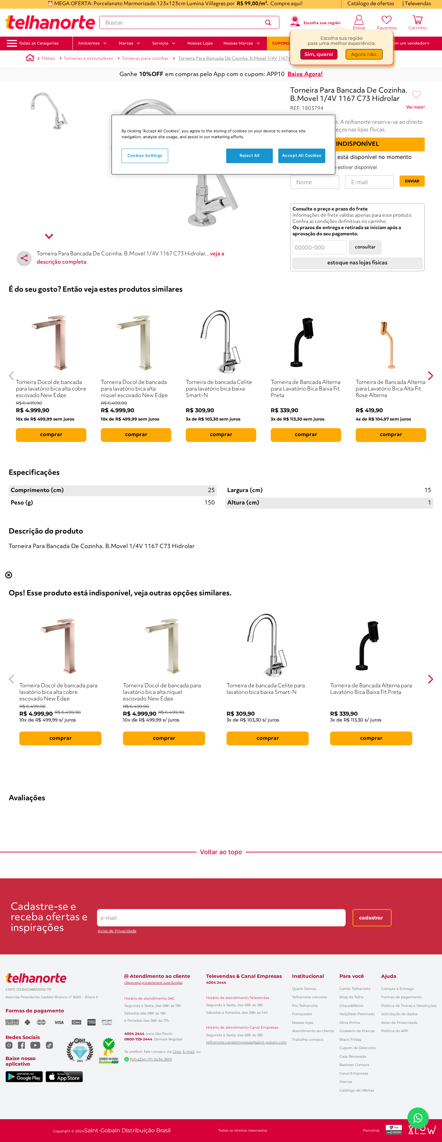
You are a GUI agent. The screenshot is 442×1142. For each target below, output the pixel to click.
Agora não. (364, 54)
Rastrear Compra (354, 1065)
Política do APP (394, 1031)
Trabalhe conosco (307, 1039)
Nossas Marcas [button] (238, 43)
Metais (48, 58)
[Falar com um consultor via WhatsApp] (417, 1117)
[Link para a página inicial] (30, 59)
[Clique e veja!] (415, 108)
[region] (223, 144)
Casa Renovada (352, 1056)
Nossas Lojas (200, 43)
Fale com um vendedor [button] (403, 43)
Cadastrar (371, 918)
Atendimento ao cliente (313, 1031)
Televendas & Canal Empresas (244, 976)
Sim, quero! (319, 54)
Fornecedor (302, 1014)
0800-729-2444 (138, 1039)
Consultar (365, 247)
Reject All (250, 155)
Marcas (345, 1081)
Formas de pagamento (401, 997)
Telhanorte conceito (309, 997)
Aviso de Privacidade (117, 931)
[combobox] (189, 22)
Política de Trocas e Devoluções (408, 1005)
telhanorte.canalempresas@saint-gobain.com (246, 1042)
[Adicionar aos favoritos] (416, 95)
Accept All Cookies (301, 155)
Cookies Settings (144, 155)
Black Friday (350, 1039)
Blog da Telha (351, 997)
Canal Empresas (353, 1073)
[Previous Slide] (11, 375)
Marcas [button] (126, 43)
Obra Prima (349, 1022)
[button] (39, 43)
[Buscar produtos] (269, 22)
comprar (51, 434)
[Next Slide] (430, 375)
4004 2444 (134, 1034)
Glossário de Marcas (357, 1031)
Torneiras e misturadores (88, 58)
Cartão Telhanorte (355, 989)
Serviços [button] (160, 43)
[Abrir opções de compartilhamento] (24, 258)
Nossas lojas (302, 1022)
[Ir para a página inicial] (50, 22)
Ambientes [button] (89, 43)
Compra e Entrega (397, 989)
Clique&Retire (351, 1005)
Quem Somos (304, 989)
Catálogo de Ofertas (356, 1090)
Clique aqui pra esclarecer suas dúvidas (153, 982)
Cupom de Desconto (357, 1048)
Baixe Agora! (305, 74)
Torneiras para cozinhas (145, 58)
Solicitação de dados (399, 1014)
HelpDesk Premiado (357, 1014)
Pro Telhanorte (305, 1005)
